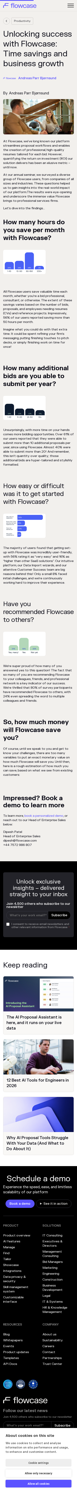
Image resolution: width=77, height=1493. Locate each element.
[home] (19, 5)
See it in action (55, 1203)
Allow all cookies (38, 1484)
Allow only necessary (38, 1473)
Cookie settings (38, 1463)
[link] (6, 21)
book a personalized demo (43, 816)
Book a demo (19, 1203)
